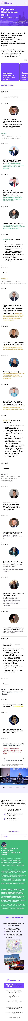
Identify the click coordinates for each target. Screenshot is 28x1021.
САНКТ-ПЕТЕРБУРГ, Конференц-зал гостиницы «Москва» (13, 924)
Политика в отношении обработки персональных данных (14, 1008)
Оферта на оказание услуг (14, 1017)
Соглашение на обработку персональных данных (14, 1013)
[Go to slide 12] (16, 787)
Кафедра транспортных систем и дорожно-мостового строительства (13, 404)
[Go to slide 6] (9, 787)
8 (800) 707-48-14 (14, 997)
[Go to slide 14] (18, 787)
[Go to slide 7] (10, 787)
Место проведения (14, 917)
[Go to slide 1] (3, 787)
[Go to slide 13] (17, 787)
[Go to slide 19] (24, 787)
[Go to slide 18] (23, 787)
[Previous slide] (1, 776)
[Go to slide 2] (4, 787)
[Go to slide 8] (11, 787)
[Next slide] (27, 776)
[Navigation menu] (26, 2)
